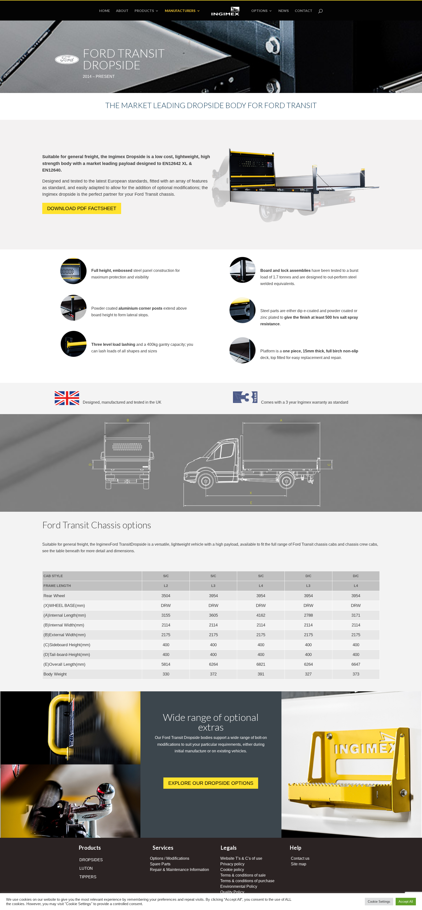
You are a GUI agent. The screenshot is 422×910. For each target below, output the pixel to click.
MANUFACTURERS (180, 11)
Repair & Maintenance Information (179, 870)
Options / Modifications (169, 858)
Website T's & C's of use (241, 858)
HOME (104, 11)
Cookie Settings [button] (379, 901)
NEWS (283, 11)
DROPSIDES (91, 860)
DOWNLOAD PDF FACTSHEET (81, 208)
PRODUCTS (144, 11)
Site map (298, 864)
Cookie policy (232, 870)
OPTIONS (259, 11)
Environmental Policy (238, 886)
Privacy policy (232, 864)
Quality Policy (232, 892)
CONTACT (303, 11)
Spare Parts (160, 864)
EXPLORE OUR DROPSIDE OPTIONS (210, 783)
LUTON (86, 868)
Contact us (300, 858)
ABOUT (122, 11)
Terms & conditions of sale (243, 875)
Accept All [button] (406, 901)
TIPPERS (87, 877)
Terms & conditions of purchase (247, 881)
